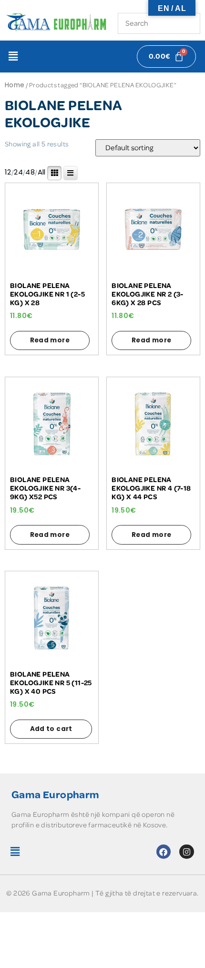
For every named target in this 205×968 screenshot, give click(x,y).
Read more (50, 340)
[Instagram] (186, 851)
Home (15, 85)
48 (30, 172)
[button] (13, 56)
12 (8, 172)
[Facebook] (163, 851)
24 (18, 172)
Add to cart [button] (51, 728)
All (42, 172)
